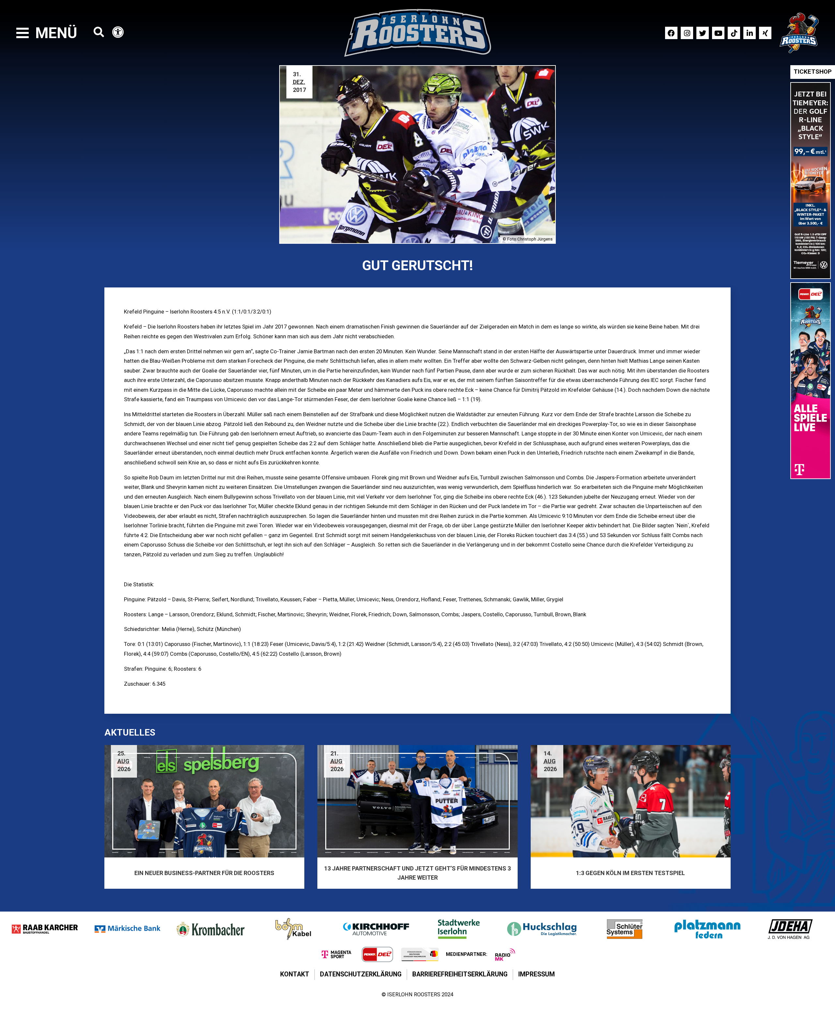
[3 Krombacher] (210, 929)
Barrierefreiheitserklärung (460, 974)
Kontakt (294, 974)
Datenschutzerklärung (361, 974)
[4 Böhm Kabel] (293, 929)
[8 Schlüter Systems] (624, 929)
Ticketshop (813, 71)
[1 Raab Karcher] (44, 929)
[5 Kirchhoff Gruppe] (376, 929)
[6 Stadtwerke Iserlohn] (458, 929)
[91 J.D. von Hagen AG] (790, 929)
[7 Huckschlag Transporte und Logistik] (541, 929)
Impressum (536, 974)
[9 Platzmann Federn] (707, 929)
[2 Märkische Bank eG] (127, 929)
